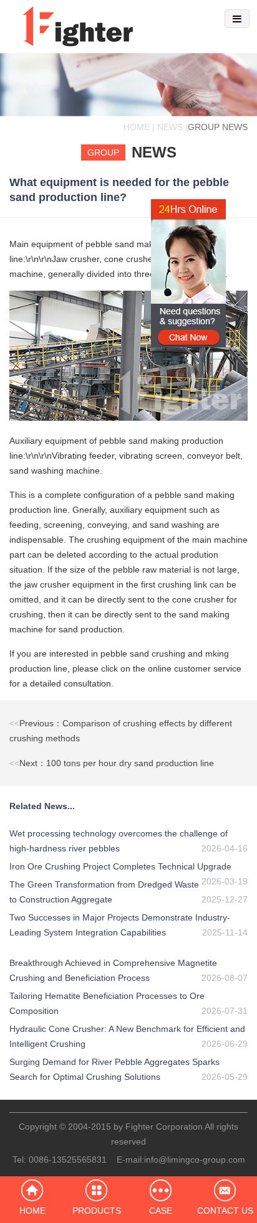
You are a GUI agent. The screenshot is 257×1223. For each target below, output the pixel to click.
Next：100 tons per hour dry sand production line (111, 763)
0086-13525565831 (68, 1159)
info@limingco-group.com (194, 1159)
